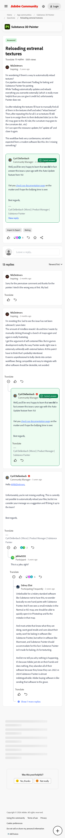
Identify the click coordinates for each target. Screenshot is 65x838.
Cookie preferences (14, 823)
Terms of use (33, 818)
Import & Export (13, 230)
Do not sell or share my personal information (25, 828)
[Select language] (43, 6)
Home (9, 15)
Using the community (16, 818)
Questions (11, 18)
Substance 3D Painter (45, 15)
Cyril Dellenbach (21, 158)
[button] (6, 7)
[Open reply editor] (32, 252)
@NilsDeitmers (18, 484)
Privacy (43, 818)
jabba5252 (21, 556)
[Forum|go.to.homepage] (24, 6)
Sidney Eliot (26, 585)
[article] (33, 287)
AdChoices (14, 834)
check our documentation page (30, 185)
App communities (24, 15)
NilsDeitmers (16, 65)
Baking (27, 230)
